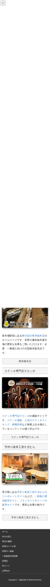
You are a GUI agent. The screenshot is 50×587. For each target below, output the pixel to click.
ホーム (5, 531)
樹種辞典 (17, 424)
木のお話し (7, 536)
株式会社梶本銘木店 (33, 335)
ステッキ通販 (14, 420)
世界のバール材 (9, 546)
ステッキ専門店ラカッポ (16, 416)
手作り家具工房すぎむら (25, 517)
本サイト (6, 566)
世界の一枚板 (8, 551)
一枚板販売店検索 (10, 556)
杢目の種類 (7, 541)
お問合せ (6, 571)
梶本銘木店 (25, 361)
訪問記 (5, 561)
